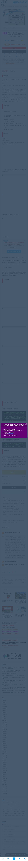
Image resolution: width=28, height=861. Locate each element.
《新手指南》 (11, 433)
